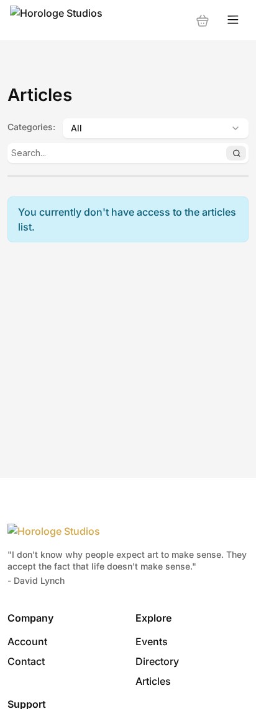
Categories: (31, 126)
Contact (26, 661)
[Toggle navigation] (233, 20)
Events (151, 641)
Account (27, 641)
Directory (157, 661)
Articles (153, 681)
